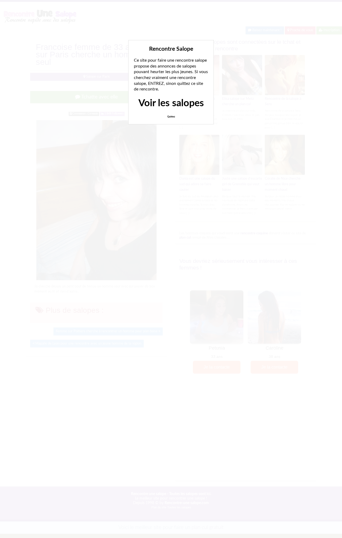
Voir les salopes (171, 103)
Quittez (171, 117)
